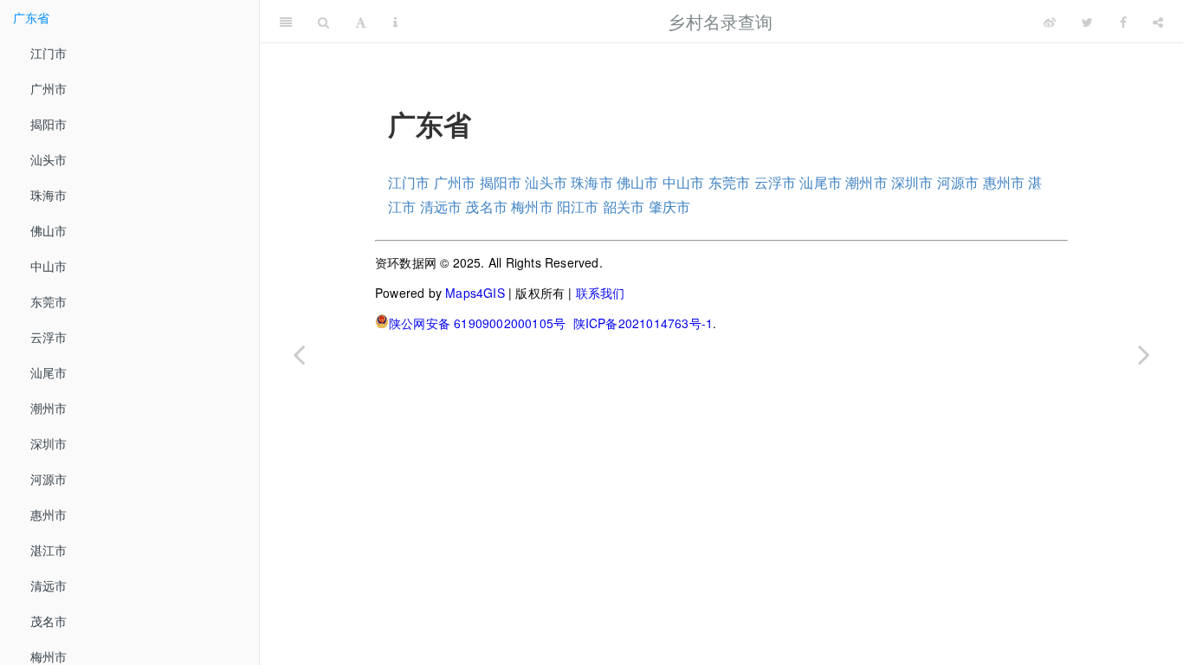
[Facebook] (1123, 21)
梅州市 (532, 206)
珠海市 (49, 194)
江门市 (49, 52)
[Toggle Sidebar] (286, 21)
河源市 (49, 478)
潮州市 (49, 407)
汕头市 (49, 159)
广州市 (49, 88)
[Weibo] (1050, 21)
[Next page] (1144, 354)
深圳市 (49, 443)
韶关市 (624, 206)
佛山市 (49, 230)
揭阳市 (49, 123)
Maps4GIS (475, 292)
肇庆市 (670, 206)
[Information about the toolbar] (395, 21)
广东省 (31, 17)
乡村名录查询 (720, 21)
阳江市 (578, 206)
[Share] (1158, 21)
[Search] (323, 21)
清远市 (49, 585)
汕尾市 (49, 372)
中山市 (49, 265)
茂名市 (49, 620)
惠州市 (49, 514)
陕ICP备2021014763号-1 (643, 323)
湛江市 (49, 549)
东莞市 (49, 301)
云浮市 (49, 336)
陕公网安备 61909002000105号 (477, 323)
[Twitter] (1087, 21)
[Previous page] (299, 354)
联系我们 (600, 292)
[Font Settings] (360, 21)
